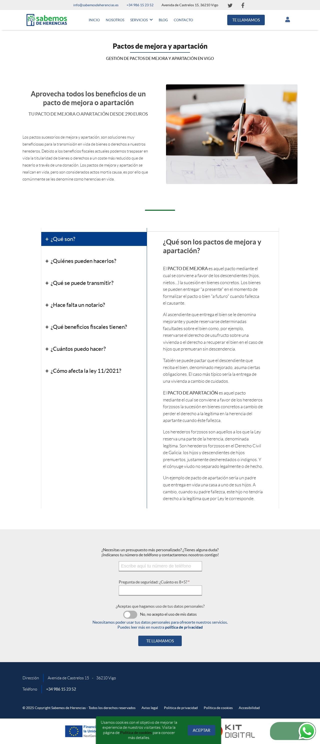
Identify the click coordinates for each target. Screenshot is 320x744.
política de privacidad (184, 627)
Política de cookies (136, 732)
